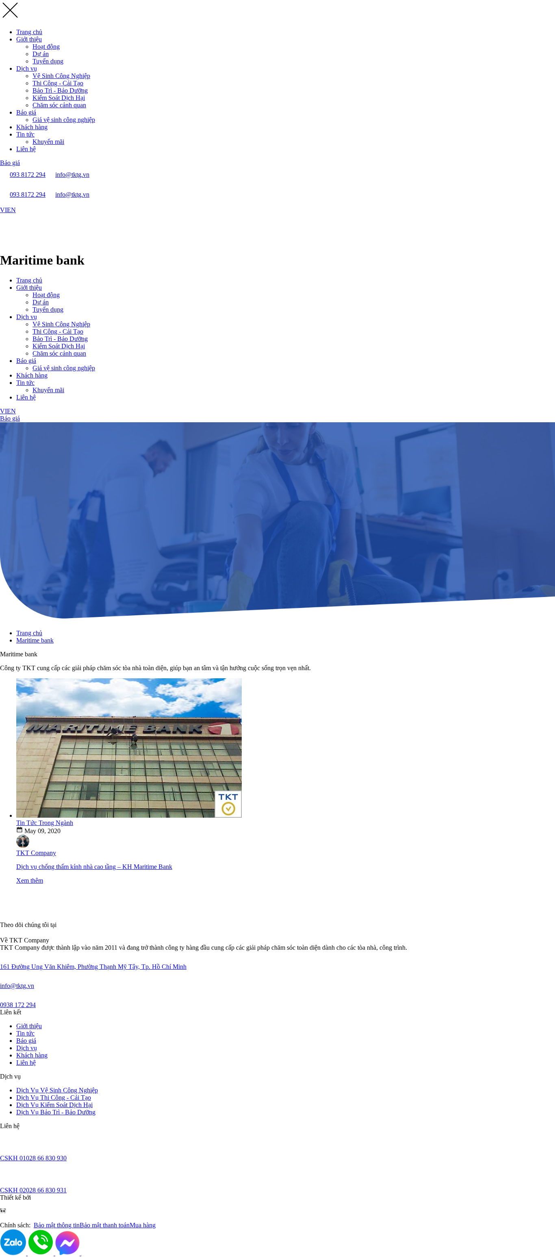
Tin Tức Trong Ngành (44, 822)
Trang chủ (29, 31)
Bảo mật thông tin (57, 1225)
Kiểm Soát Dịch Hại (59, 97)
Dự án (41, 53)
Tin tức (25, 134)
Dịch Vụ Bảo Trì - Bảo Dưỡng (55, 1112)
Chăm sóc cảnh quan (59, 105)
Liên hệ (26, 148)
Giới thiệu (29, 39)
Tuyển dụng (48, 61)
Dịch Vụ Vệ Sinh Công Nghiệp (57, 1090)
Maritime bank (35, 640)
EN (11, 209)
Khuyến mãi (48, 141)
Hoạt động (46, 46)
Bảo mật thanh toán (105, 1225)
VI (3, 209)
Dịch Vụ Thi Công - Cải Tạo (53, 1097)
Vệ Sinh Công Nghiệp (61, 75)
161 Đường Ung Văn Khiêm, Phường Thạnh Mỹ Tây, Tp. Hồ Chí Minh (93, 966)
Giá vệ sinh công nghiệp (64, 119)
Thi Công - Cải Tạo (58, 83)
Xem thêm (29, 880)
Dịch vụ (26, 68)
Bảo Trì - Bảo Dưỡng (60, 90)
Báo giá (26, 112)
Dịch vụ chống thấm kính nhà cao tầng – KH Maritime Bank (94, 866)
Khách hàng (32, 127)
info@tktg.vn (17, 985)
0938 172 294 (18, 1004)
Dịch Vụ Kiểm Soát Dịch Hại (54, 1104)
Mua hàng (143, 1225)
